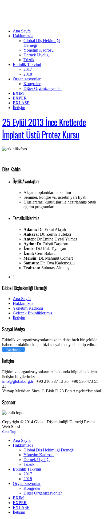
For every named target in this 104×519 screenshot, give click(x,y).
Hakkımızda (23, 303)
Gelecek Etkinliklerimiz (33, 313)
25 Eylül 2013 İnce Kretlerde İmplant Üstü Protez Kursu (44, 128)
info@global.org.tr (17, 381)
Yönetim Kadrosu (28, 308)
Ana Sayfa (22, 298)
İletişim (19, 317)
